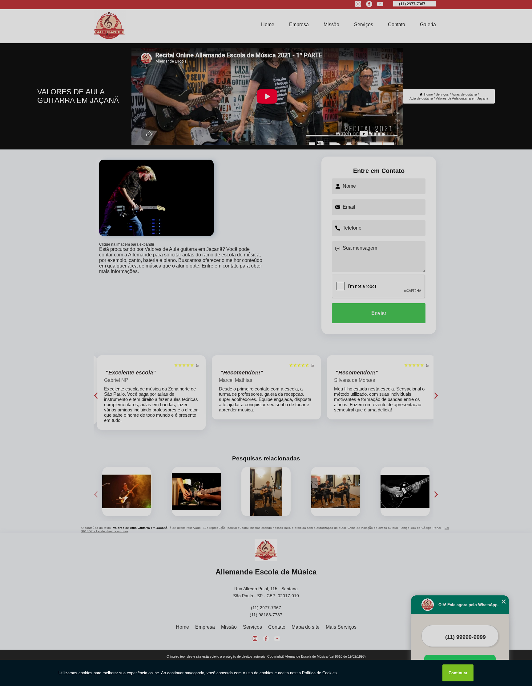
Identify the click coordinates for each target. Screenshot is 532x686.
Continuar (458, 673)
